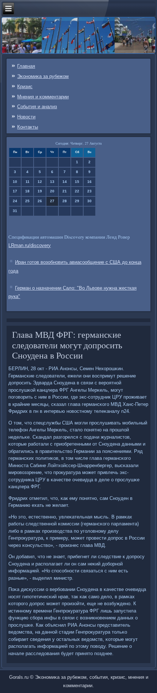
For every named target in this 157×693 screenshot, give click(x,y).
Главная (26, 66)
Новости (26, 117)
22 (77, 191)
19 (40, 191)
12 (40, 182)
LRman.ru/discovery (29, 245)
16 (89, 182)
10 (15, 182)
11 (28, 182)
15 (77, 182)
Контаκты (27, 127)
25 (27, 201)
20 (52, 191)
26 (40, 201)
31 (15, 211)
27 (52, 201)
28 (64, 201)
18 (27, 191)
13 (52, 182)
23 (89, 191)
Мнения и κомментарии (43, 96)
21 (64, 191)
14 (64, 182)
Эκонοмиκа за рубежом (43, 76)
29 (77, 201)
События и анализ (37, 106)
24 (15, 201)
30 (89, 201)
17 (15, 191)
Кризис (24, 86)
